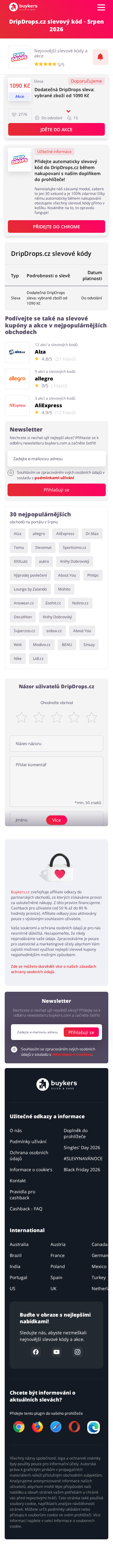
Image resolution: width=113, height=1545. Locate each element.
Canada (100, 1244)
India (15, 1266)
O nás (16, 1130)
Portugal (18, 1277)
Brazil (16, 1255)
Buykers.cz (20, 892)
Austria (58, 1244)
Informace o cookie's (31, 1169)
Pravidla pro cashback (22, 1195)
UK (53, 1288)
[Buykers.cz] (23, 7)
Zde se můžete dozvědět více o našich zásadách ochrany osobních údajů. (53, 969)
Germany (101, 1255)
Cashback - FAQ (26, 1209)
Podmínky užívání (28, 1141)
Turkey (99, 1277)
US (12, 1288)
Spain (56, 1277)
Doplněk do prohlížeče (76, 1133)
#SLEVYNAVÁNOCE (83, 1158)
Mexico (99, 1266)
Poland (58, 1266)
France (58, 1255)
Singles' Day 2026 (82, 1147)
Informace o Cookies (72, 1054)
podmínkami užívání (54, 477)
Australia (19, 1244)
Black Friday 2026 (82, 1169)
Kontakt (18, 1181)
